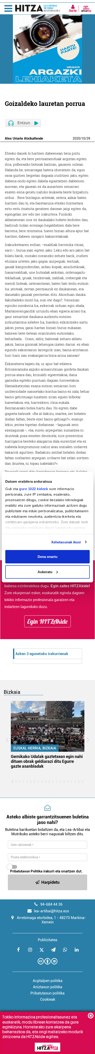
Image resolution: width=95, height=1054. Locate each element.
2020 (76, 138)
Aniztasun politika (47, 987)
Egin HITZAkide (47, 621)
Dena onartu (47, 557)
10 (83, 138)
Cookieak (47, 999)
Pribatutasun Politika (26, 871)
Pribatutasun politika (47, 993)
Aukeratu (45, 572)
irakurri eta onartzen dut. (46, 871)
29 (88, 138)
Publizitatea (47, 940)
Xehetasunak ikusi (66, 542)
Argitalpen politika (47, 981)
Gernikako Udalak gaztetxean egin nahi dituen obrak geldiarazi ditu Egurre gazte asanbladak (47, 761)
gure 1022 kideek (33, 489)
